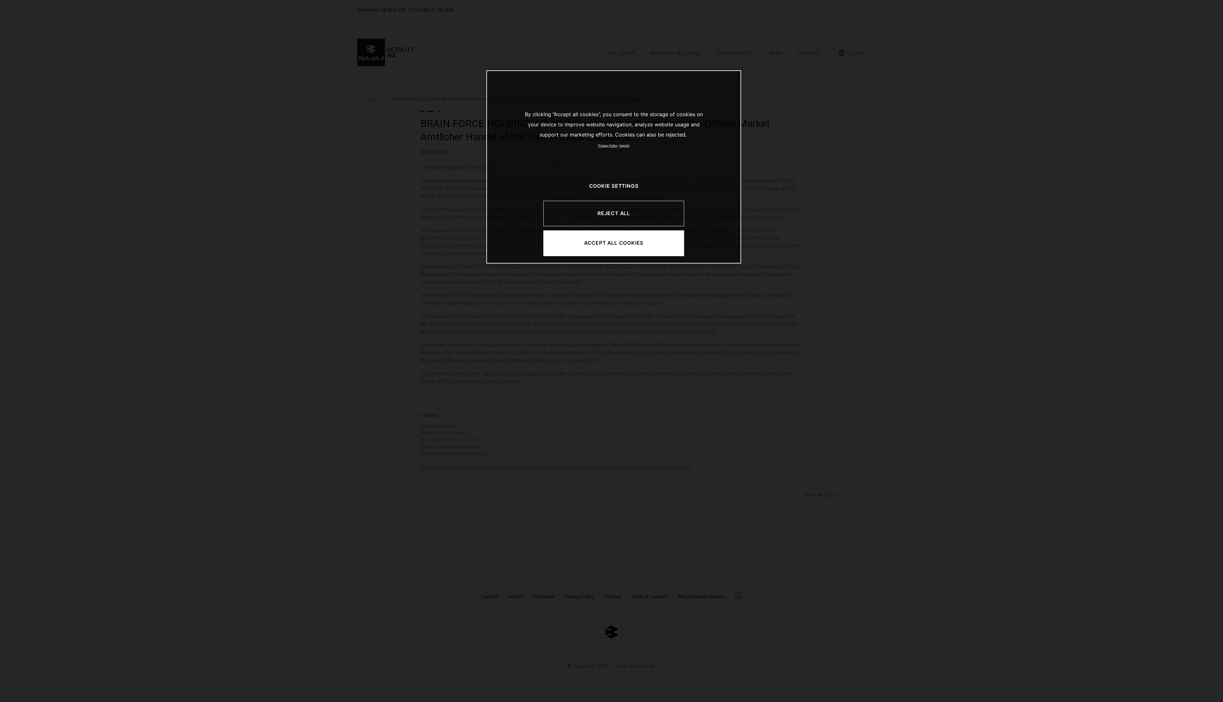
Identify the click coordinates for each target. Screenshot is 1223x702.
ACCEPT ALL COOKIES (613, 243)
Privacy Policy (608, 145)
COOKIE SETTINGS (614, 186)
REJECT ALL (613, 213)
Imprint (624, 145)
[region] (613, 166)
